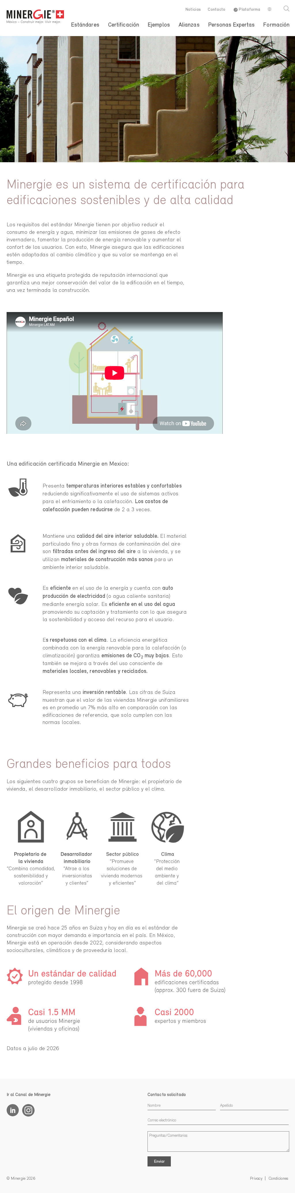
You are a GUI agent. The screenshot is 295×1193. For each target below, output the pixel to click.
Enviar (159, 1162)
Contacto (216, 10)
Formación (276, 25)
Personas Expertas (231, 25)
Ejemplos (159, 25)
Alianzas (189, 25)
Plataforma (249, 10)
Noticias (193, 10)
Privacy (256, 1179)
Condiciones (278, 1179)
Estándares (85, 25)
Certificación (123, 25)
